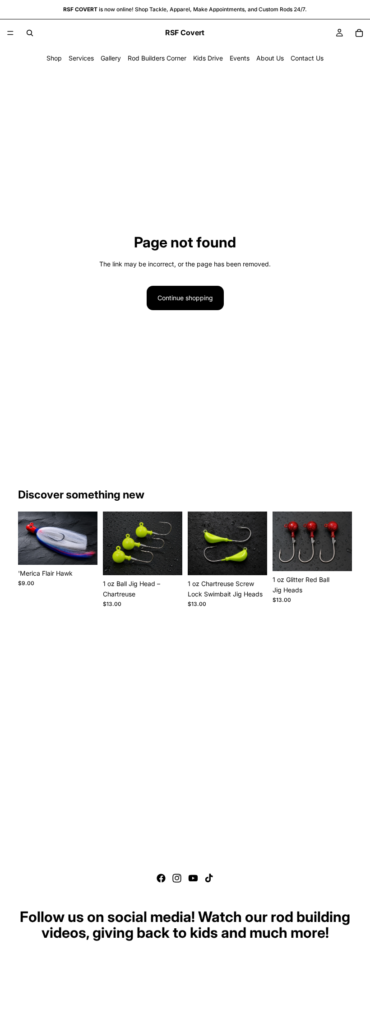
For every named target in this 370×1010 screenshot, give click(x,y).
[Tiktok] (209, 878)
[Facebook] (161, 878)
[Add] (168, 561)
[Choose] (83, 551)
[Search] (30, 33)
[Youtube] (193, 878)
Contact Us (307, 58)
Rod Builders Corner (157, 58)
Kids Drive (208, 58)
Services (81, 58)
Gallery (111, 58)
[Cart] (359, 33)
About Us (270, 58)
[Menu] (10, 33)
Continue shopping (185, 298)
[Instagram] (176, 878)
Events (240, 58)
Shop (54, 58)
